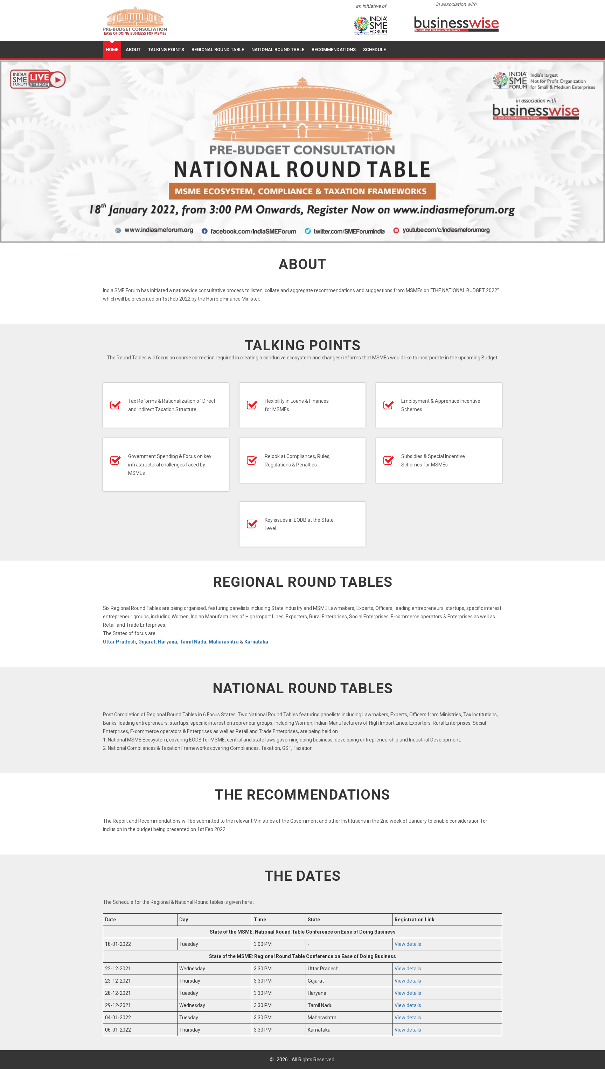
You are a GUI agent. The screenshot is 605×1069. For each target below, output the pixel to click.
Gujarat (146, 642)
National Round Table (277, 49)
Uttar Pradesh (119, 642)
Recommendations (334, 49)
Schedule (374, 49)
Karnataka (256, 642)
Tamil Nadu (193, 642)
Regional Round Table (218, 49)
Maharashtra (224, 642)
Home (112, 49)
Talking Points (166, 49)
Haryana (167, 642)
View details (408, 944)
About (133, 49)
